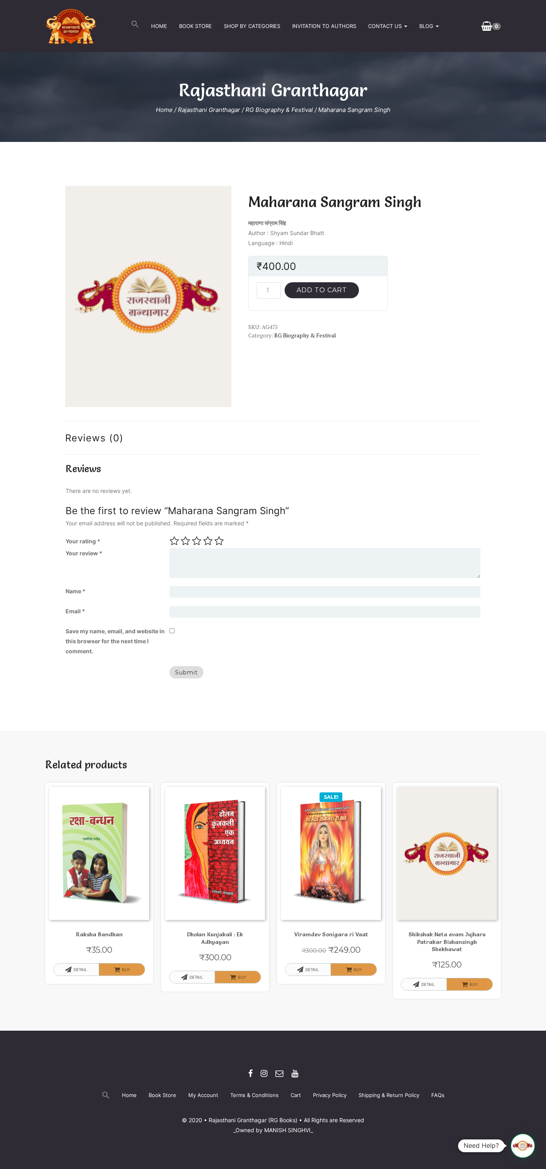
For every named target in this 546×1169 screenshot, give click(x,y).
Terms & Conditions (254, 1095)
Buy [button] (242, 977)
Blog (427, 26)
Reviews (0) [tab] (94, 438)
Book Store (195, 26)
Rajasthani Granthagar (209, 110)
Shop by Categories (252, 26)
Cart (296, 1095)
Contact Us (385, 26)
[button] (135, 26)
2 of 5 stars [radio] (185, 541)
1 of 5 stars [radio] (174, 541)
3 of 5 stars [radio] (196, 541)
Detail (80, 969)
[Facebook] (250, 1073)
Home (159, 26)
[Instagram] (264, 1073)
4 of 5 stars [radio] (208, 541)
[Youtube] (294, 1073)
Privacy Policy (330, 1095)
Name (76, 591)
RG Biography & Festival (279, 110)
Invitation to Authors (324, 26)
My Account (203, 1095)
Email (75, 611)
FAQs (437, 1095)
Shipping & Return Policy (389, 1095)
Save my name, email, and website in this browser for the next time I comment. (115, 641)
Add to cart (322, 290)
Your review (84, 553)
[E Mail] (279, 1073)
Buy (126, 969)
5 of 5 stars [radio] (219, 541)
